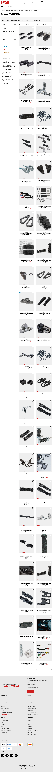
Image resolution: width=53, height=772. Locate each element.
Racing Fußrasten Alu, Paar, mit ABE (26, 128)
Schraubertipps (30, 704)
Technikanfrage (4, 702)
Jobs (2, 726)
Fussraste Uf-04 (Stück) (44, 556)
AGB (28, 722)
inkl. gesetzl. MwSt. (23, 765)
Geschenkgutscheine (5, 708)
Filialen (2, 722)
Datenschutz (30, 724)
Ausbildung (3, 724)
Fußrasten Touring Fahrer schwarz (26, 610)
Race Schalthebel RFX (44, 663)
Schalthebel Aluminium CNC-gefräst (26, 367)
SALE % (6, 49)
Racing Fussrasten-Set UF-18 (26, 447)
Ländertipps (29, 702)
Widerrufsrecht (30, 726)
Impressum (29, 720)
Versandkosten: (19, 766)
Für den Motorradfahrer (32, 712)
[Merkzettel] (42, 2)
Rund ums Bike (30, 710)
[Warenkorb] (50, 2)
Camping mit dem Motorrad (33, 714)
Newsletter (3, 706)
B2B (2, 700)
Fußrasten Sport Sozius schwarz (44, 421)
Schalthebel (26, 207)
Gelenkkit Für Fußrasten (26, 181)
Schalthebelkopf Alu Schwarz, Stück (26, 636)
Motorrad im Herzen (31, 706)
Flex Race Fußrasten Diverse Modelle (44, 155)
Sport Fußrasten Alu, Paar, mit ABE (26, 155)
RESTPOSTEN (7, 52)
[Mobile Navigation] (2, 6)
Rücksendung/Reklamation (6, 712)
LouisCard (3, 710)
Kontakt (2, 698)
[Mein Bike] (33, 2)
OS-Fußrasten (44, 287)
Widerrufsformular (31, 728)
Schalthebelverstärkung (26, 287)
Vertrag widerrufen (5, 714)
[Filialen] (24, 2)
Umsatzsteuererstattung (6, 730)
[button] (50, 7)
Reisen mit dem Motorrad (32, 708)
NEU (6, 46)
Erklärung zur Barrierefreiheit (33, 730)
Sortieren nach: (40, 24)
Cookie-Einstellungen (31, 734)
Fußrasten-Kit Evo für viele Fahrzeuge (44, 233)
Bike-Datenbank (4, 704)
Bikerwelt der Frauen (31, 698)
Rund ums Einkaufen (5, 728)
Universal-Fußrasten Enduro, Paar (44, 637)
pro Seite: (26, 24)
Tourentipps (29, 700)
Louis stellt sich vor (5, 720)
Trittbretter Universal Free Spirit (26, 260)
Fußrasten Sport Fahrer (44, 502)
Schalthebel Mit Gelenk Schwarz (44, 75)
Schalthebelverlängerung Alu (26, 663)
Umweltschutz (30, 732)
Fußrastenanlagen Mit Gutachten (26, 421)
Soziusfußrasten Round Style (26, 340)
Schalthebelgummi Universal (26, 74)
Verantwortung (4, 732)
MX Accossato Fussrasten (44, 394)
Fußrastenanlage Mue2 (26, 474)
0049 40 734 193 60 (11, 686)
